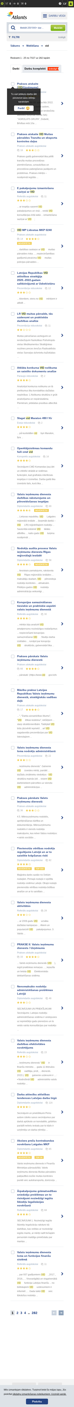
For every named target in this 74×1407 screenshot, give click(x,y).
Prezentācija (23, 288)
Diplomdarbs (23, 506)
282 (34, 1313)
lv (64, 3)
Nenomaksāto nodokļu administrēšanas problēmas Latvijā (35, 990)
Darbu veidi (57, 15)
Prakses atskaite (25, 146)
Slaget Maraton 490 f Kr (34, 418)
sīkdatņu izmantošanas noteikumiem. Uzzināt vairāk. (39, 1394)
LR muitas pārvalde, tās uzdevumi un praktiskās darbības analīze (35, 317)
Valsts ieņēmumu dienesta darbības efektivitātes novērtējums (34, 1044)
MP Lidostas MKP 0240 (34, 230)
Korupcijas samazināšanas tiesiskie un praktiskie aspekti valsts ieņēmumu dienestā (36, 606)
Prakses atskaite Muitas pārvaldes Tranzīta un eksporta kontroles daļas (37, 138)
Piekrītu (37, 1401)
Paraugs (21, 376)
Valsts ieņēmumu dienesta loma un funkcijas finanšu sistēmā (34, 1256)
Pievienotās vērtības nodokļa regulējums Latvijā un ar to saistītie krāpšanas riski (36, 852)
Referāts (21, 196)
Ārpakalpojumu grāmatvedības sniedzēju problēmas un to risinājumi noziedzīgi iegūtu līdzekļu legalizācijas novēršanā (37, 1198)
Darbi (16, 68)
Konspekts (22, 456)
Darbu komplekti (35, 68)
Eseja (20, 423)
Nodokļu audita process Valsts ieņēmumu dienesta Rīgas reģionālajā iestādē (37, 552)
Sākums (15, 45)
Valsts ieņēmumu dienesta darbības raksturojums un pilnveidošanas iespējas (34, 498)
